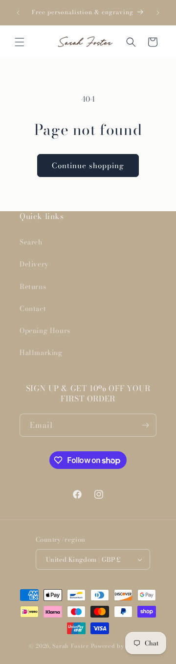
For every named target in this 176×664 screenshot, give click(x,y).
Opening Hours (45, 330)
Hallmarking (41, 352)
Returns (33, 286)
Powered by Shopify (119, 646)
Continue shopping (88, 165)
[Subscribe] (145, 425)
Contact (33, 308)
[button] (19, 42)
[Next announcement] (158, 12)
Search (31, 242)
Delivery (34, 264)
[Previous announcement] (18, 12)
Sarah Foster (70, 646)
